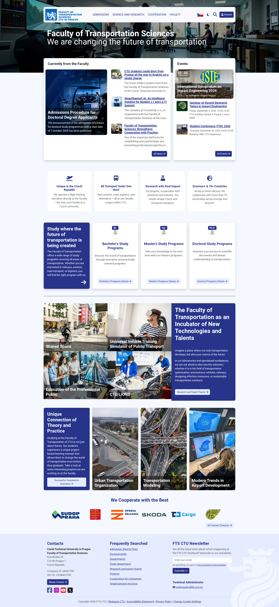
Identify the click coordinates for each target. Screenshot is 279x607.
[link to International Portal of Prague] (95, 514)
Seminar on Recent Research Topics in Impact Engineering (208, 104)
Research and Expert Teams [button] (191, 392)
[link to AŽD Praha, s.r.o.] (213, 514)
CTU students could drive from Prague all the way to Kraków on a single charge (146, 74)
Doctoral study (118, 554)
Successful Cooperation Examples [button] (66, 482)
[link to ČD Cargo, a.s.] (183, 514)
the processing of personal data (212, 565)
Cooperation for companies (125, 578)
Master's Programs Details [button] (162, 281)
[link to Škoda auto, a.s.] (154, 514)
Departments (117, 559)
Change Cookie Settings (187, 601)
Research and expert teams (126, 568)
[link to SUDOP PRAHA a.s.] (65, 514)
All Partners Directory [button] (218, 525)
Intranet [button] (227, 14)
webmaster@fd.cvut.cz (189, 587)
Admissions (101, 14)
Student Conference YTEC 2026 (210, 126)
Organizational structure (124, 583)
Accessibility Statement (140, 601)
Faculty (175, 14)
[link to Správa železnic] (124, 514)
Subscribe (180, 570)
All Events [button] (222, 153)
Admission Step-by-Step (124, 549)
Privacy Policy (164, 601)
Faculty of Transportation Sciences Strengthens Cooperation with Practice (141, 129)
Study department (120, 563)
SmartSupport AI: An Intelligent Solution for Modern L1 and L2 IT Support (145, 102)
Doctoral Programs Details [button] (211, 281)
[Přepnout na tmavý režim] (208, 14)
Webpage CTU (116, 601)
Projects (114, 573)
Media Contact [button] (56, 582)
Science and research (128, 14)
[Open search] (215, 14)
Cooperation (157, 14)
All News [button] (158, 153)
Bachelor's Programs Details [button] (114, 281)
